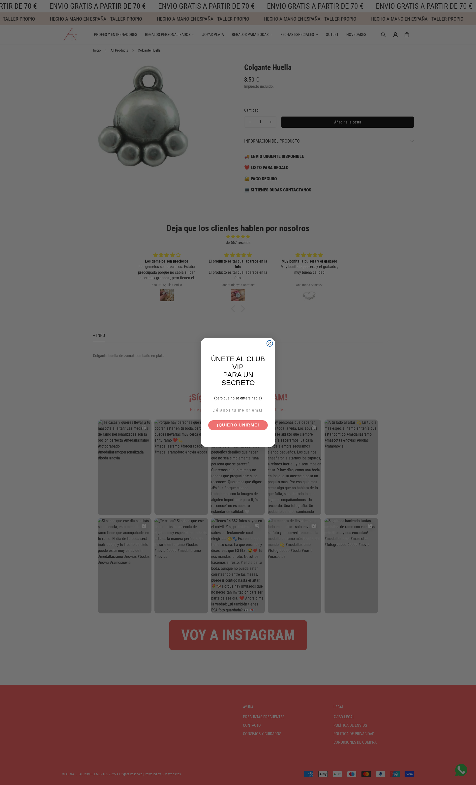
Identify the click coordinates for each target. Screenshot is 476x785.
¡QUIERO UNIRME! (238, 425)
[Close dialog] (270, 343)
